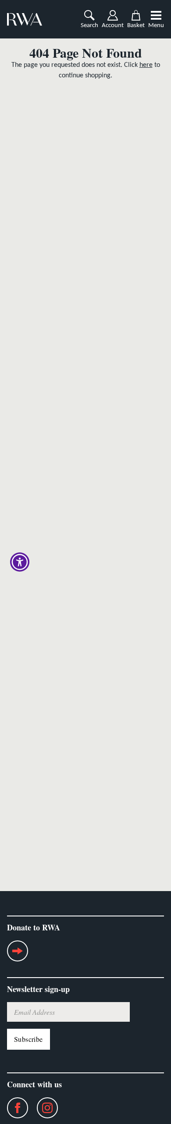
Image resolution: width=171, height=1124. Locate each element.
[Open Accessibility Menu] (20, 562)
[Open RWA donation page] (17, 954)
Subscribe (28, 1039)
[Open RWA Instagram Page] (43, 1107)
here (146, 65)
